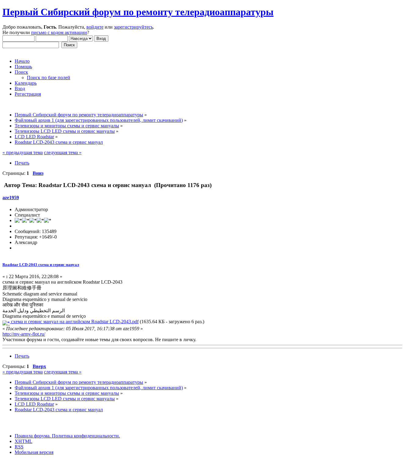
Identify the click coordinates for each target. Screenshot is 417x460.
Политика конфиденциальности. (85, 435)
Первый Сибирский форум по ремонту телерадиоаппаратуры (138, 11)
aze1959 (10, 197)
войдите (94, 27)
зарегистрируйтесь (133, 27)
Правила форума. (33, 435)
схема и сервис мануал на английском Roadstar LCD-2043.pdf (74, 321)
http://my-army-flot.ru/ (23, 334)
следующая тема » (63, 152)
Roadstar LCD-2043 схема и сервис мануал (40, 264)
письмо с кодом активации (59, 32)
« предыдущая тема (22, 152)
